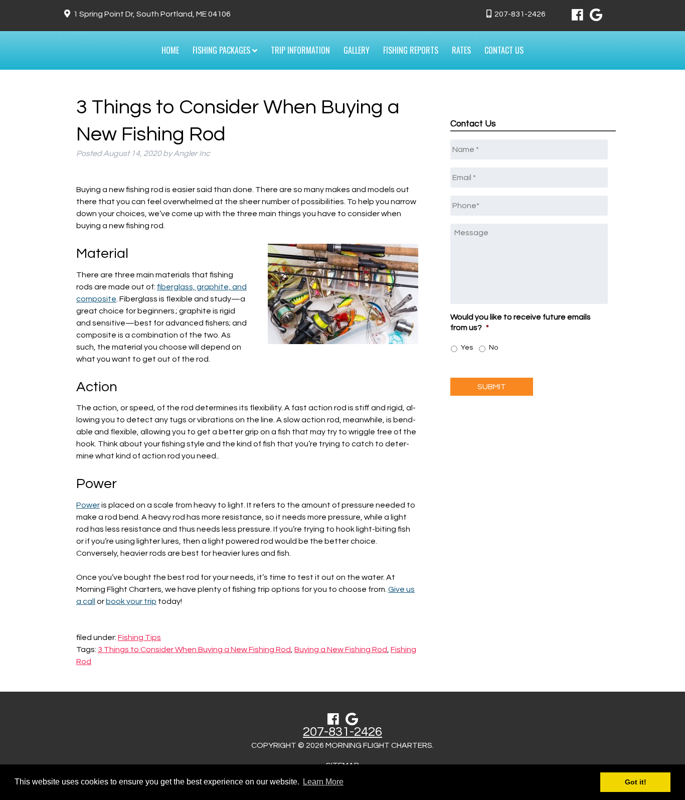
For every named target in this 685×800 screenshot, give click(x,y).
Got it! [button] (635, 782)
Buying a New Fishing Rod (340, 650)
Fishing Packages (222, 50)
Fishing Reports (410, 50)
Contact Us (504, 50)
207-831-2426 (520, 14)
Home (170, 50)
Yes (467, 347)
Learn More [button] (323, 781)
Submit (491, 387)
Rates (461, 50)
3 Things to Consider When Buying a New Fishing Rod (194, 650)
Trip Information (300, 50)
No (493, 347)
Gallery (357, 50)
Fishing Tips (139, 637)
